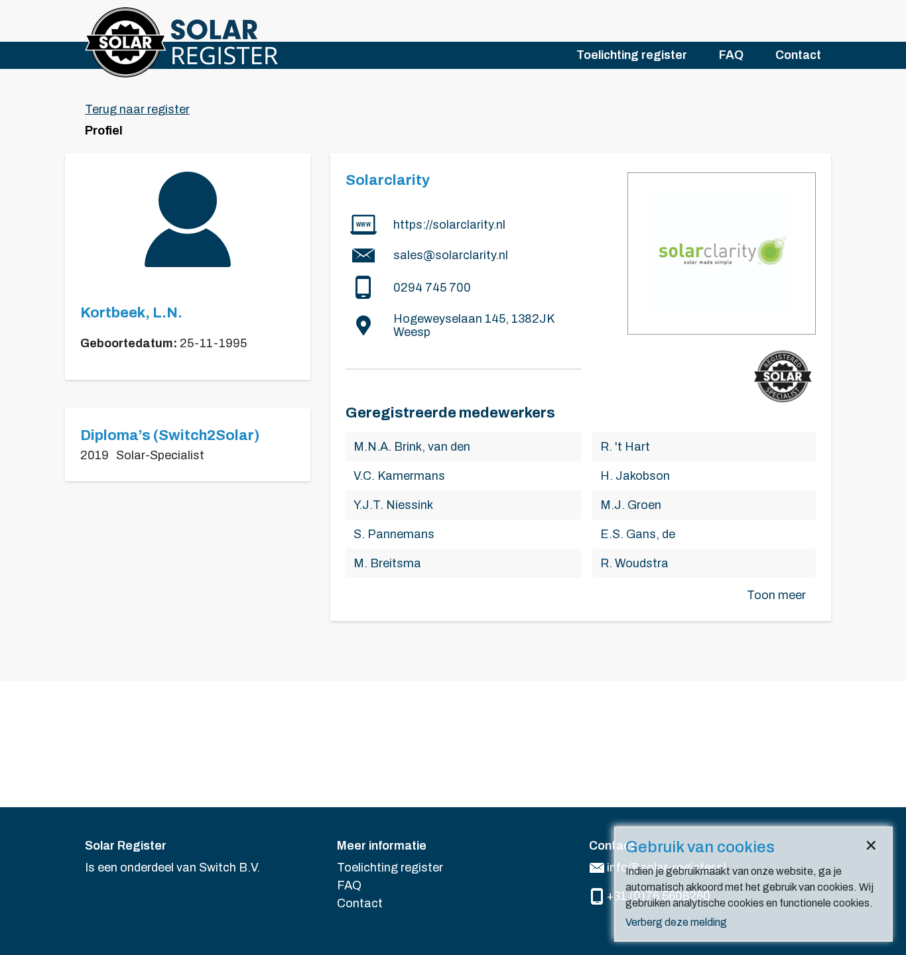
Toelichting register (631, 55)
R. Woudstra (634, 563)
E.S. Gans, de (637, 534)
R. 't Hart (625, 446)
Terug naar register (137, 109)
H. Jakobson (635, 475)
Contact (798, 55)
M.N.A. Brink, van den (412, 446)
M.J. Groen (630, 505)
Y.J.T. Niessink (393, 505)
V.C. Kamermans (399, 475)
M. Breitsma (387, 563)
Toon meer (776, 595)
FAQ (731, 55)
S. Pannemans (394, 534)
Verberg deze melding (676, 922)
